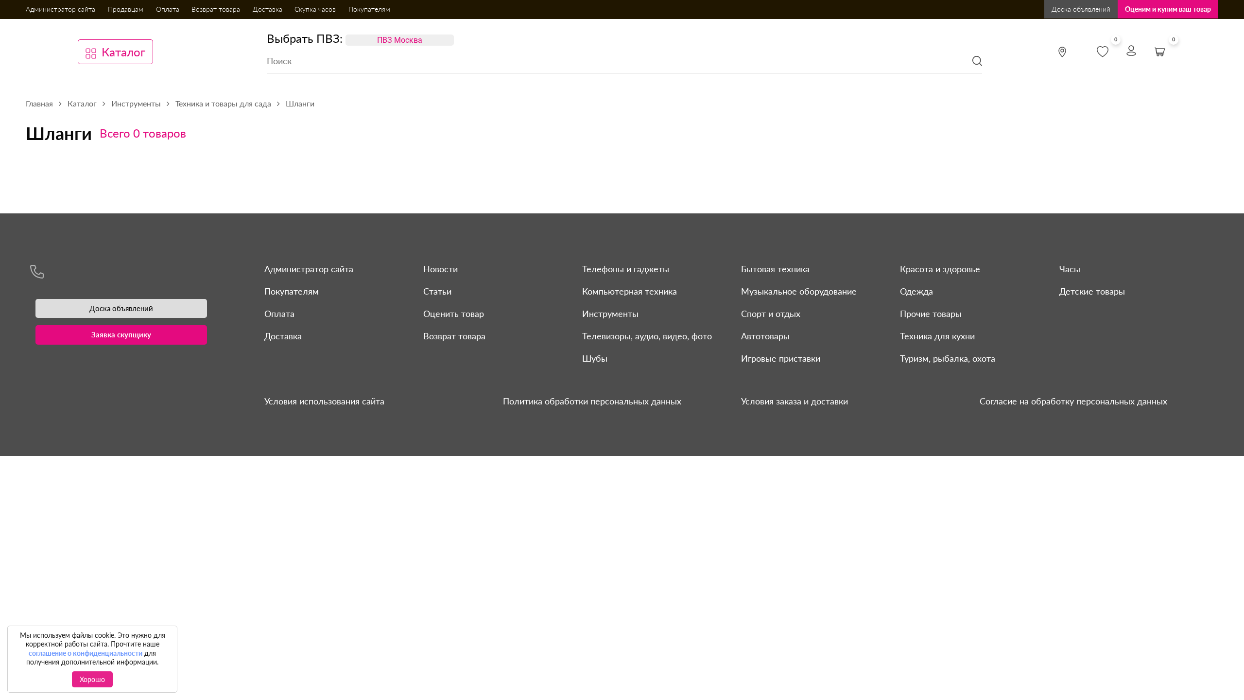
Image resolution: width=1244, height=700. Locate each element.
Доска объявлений (1081, 9)
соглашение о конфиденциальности (85, 653)
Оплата (167, 9)
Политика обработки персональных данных (592, 401)
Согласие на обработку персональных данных (1073, 401)
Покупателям (369, 9)
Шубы (594, 358)
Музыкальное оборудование (799, 291)
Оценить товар (453, 313)
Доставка (267, 9)
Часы (1069, 268)
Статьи (437, 291)
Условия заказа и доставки (794, 401)
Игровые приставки (780, 358)
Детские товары (1092, 291)
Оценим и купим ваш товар (1168, 9)
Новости (440, 268)
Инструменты (610, 313)
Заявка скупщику (121, 334)
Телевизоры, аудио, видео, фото (647, 336)
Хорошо (92, 679)
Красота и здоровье (940, 268)
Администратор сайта (60, 9)
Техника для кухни (937, 336)
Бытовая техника (775, 268)
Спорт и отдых (770, 313)
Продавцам (125, 9)
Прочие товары (931, 313)
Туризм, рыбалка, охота (947, 358)
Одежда (916, 291)
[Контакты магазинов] (1062, 52)
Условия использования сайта (324, 401)
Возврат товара (215, 9)
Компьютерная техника (629, 291)
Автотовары (765, 336)
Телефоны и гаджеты (625, 268)
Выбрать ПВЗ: (305, 38)
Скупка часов (315, 9)
